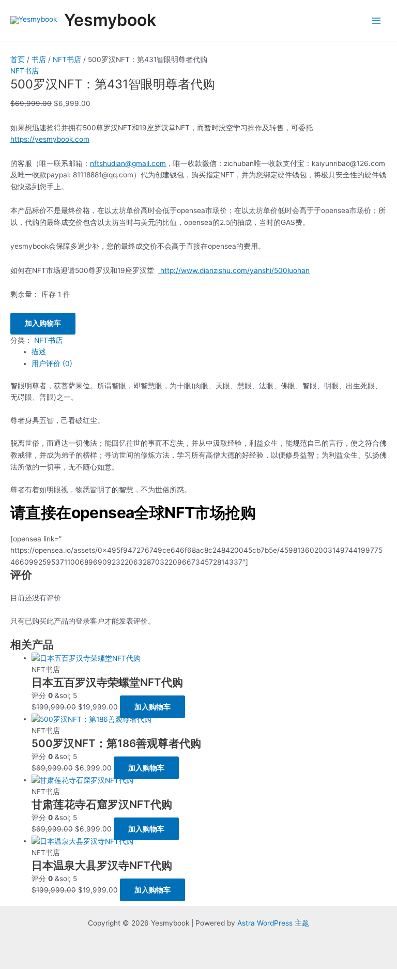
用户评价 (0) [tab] (52, 363)
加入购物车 (43, 323)
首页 (17, 59)
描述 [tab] (39, 351)
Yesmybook (110, 20)
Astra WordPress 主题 (273, 923)
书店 (39, 59)
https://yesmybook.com (49, 139)
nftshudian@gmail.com (128, 163)
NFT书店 (67, 59)
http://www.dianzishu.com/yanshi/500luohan (234, 270)
